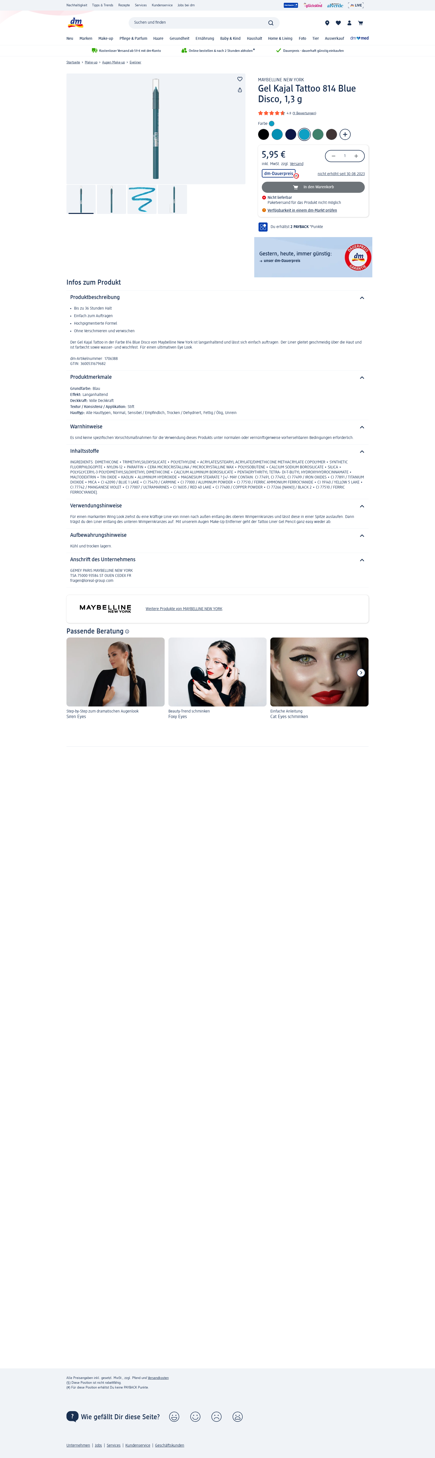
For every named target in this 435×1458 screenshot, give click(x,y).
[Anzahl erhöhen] (356, 156)
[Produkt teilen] (239, 90)
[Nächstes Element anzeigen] (361, 672)
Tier (315, 39)
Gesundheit (179, 39)
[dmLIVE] (356, 5)
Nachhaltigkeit (76, 5)
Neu (69, 39)
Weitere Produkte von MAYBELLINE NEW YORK (184, 609)
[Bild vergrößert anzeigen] (156, 129)
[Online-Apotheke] (359, 39)
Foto (302, 39)
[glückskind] (312, 5)
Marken (86, 39)
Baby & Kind (230, 39)
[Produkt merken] (239, 79)
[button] (174, 1417)
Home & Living (280, 39)
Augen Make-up (113, 62)
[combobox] (204, 23)
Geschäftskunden (169, 1446)
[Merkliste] (338, 23)
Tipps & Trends (102, 5)
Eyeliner (135, 62)
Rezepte (124, 5)
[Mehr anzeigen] (345, 134)
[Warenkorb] (360, 23)
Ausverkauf (334, 39)
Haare (158, 39)
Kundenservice (162, 5)
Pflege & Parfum (133, 39)
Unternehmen (78, 1446)
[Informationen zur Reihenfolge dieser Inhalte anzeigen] (127, 631)
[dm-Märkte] (327, 23)
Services (141, 5)
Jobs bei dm (186, 5)
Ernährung (205, 39)
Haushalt (254, 39)
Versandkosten (158, 1378)
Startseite (73, 62)
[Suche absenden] (271, 23)
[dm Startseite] (75, 23)
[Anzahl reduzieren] (333, 156)
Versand (296, 164)
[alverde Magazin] (335, 5)
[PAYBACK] (290, 5)
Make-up (105, 39)
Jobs (98, 1446)
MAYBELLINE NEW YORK (281, 80)
